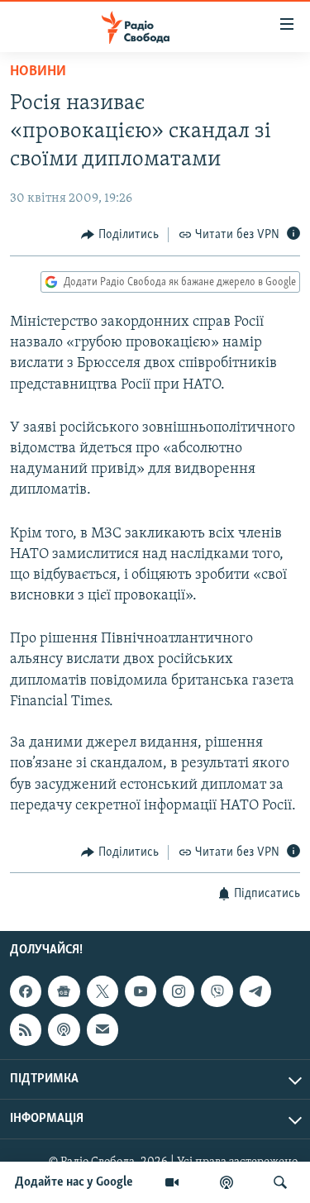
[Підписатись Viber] (216, 992)
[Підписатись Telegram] (255, 992)
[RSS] (25, 1030)
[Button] (120, 235)
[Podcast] (63, 1030)
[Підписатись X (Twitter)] (102, 992)
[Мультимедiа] (172, 1182)
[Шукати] (280, 1182)
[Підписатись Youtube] (140, 992)
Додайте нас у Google (74, 1182)
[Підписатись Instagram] (178, 992)
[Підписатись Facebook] (25, 992)
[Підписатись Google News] (63, 992)
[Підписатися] (102, 1030)
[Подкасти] (226, 1182)
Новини (38, 71)
